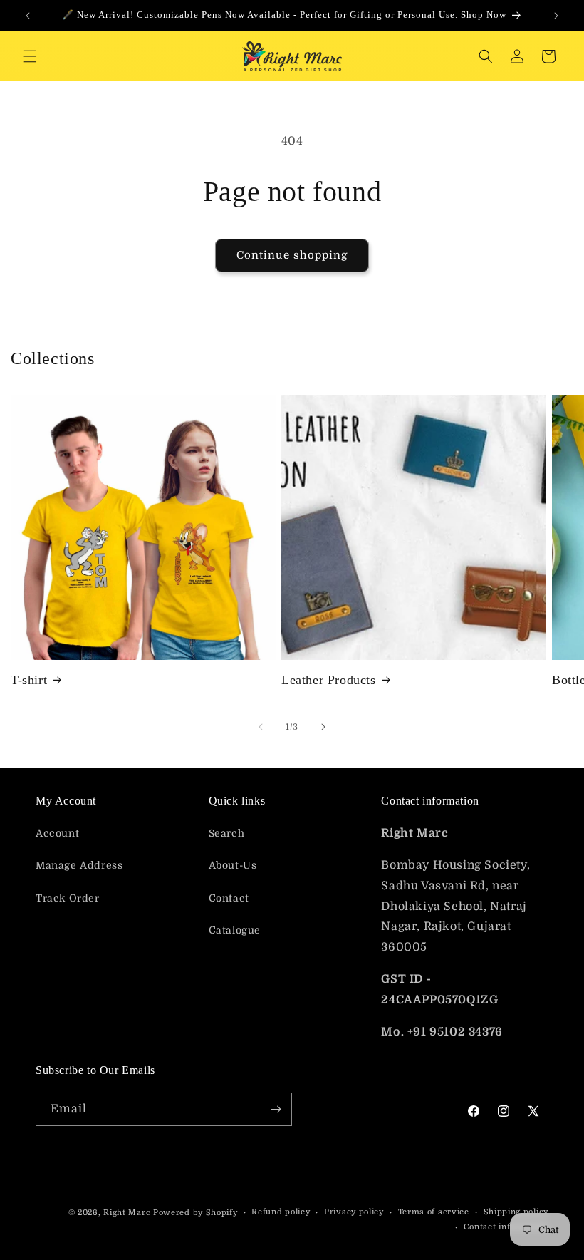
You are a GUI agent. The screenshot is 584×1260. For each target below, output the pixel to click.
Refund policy (280, 1212)
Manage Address (79, 865)
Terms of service (433, 1212)
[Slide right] (323, 727)
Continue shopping (292, 255)
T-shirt (29, 680)
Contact (229, 898)
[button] (30, 56)
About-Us (233, 865)
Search (227, 833)
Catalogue (235, 930)
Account (57, 833)
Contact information (506, 1226)
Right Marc (126, 1212)
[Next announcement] (556, 15)
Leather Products (328, 680)
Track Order (68, 898)
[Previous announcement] (27, 15)
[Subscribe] (275, 1109)
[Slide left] (260, 727)
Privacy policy (354, 1212)
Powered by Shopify (195, 1212)
